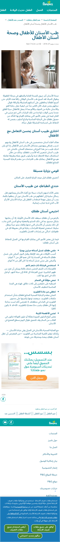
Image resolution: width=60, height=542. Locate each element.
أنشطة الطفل (24, 413)
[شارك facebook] (3, 399)
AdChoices (51, 495)
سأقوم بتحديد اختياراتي (30, 536)
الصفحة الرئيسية (50, 20)
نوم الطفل (38, 413)
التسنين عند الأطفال (15, 20)
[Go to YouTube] (5, 422)
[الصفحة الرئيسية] (50, 3)
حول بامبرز (52, 440)
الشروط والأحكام (50, 454)
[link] (30, 366)
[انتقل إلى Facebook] (11, 422)
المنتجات (53, 433)
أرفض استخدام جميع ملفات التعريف (16, 528)
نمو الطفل (50, 413)
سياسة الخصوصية (21, 507)
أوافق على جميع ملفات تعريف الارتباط (43, 528)
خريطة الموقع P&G (48, 474)
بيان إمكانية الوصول (48, 461)
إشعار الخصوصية (49, 467)
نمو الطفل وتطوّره (33, 20)
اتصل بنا (53, 447)
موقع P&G (52, 481)
